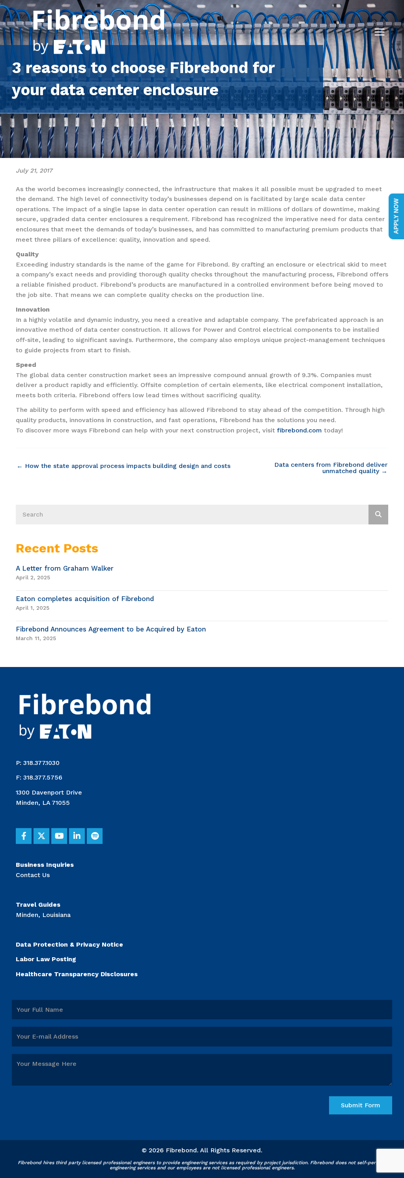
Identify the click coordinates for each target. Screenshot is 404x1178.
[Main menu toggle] (379, 32)
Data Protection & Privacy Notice (69, 944)
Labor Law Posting (46, 959)
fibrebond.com (299, 430)
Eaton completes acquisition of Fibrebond (85, 599)
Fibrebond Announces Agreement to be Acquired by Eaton (111, 629)
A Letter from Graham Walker (65, 568)
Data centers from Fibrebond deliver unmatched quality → (330, 468)
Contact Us (33, 875)
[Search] (378, 514)
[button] (24, 836)
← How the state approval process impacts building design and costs (123, 466)
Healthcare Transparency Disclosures (77, 974)
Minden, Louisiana (43, 915)
